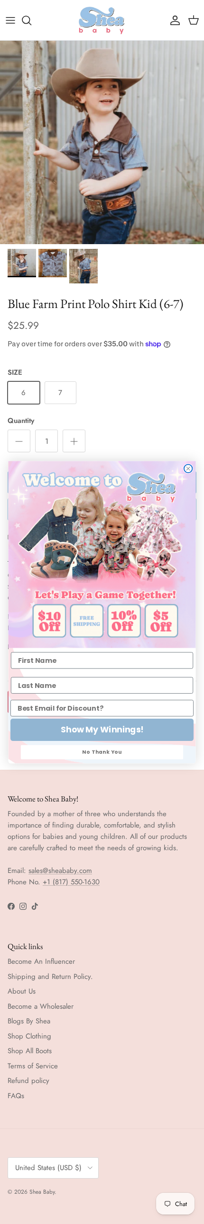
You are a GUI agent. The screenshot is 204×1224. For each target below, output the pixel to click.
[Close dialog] (188, 468)
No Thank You (101, 751)
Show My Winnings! (102, 730)
